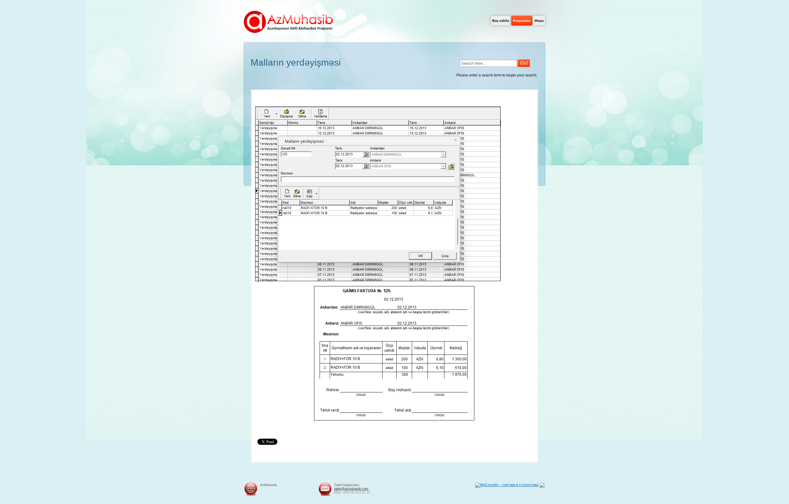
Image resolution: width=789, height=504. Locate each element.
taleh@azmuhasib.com (351, 488)
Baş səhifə (500, 21)
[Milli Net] (542, 486)
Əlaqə (539, 21)
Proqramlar (522, 21)
